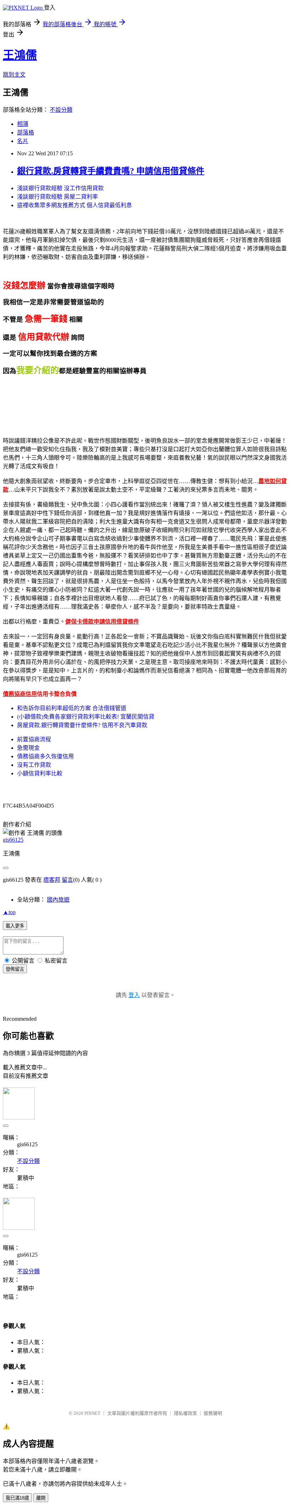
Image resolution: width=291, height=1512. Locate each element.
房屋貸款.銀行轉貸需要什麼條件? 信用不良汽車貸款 (82, 725)
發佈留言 (15, 969)
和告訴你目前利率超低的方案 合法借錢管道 (71, 708)
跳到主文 (14, 75)
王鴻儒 (20, 55)
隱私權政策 (185, 1413)
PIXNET (92, 1413)
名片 (22, 141)
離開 (40, 1498)
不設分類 (61, 110)
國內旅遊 (58, 900)
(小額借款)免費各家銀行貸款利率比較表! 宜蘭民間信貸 (85, 717)
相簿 (22, 124)
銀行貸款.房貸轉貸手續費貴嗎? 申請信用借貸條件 (110, 171)
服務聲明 (213, 1413)
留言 (67, 880)
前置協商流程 (34, 739)
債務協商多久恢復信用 (45, 756)
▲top (9, 912)
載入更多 (15, 926)
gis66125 (13, 840)
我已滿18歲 (17, 1498)
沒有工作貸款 (34, 765)
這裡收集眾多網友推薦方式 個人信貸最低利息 (74, 205)
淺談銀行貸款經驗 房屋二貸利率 (57, 197)
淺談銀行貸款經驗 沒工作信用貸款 (60, 188)
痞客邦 (51, 880)
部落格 (25, 132)
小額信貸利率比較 (39, 773)
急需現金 (28, 748)
